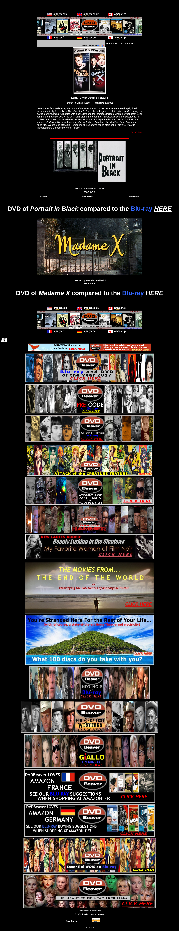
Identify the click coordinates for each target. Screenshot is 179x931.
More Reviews (87, 196)
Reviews (43, 196)
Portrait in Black (74, 103)
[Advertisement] (89, 7)
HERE (163, 208)
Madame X (101, 103)
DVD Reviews (133, 196)
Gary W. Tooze (136, 132)
